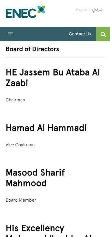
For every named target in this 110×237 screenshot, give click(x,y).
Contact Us (80, 34)
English (81, 10)
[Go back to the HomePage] (25, 13)
